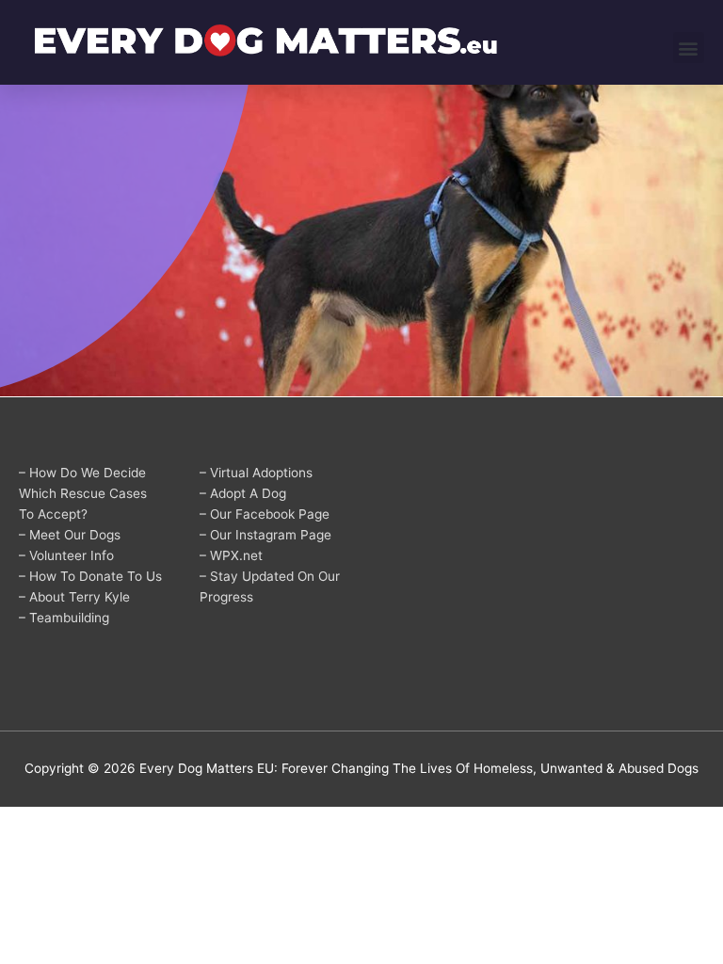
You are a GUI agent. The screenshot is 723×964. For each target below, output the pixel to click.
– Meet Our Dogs (69, 534)
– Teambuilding (64, 617)
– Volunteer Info (66, 555)
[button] (688, 47)
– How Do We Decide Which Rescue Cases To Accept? (83, 493)
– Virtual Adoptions (256, 472)
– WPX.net (231, 555)
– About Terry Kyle (74, 596)
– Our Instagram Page (265, 534)
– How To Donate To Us (90, 576)
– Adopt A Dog (243, 493)
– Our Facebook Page (264, 514)
